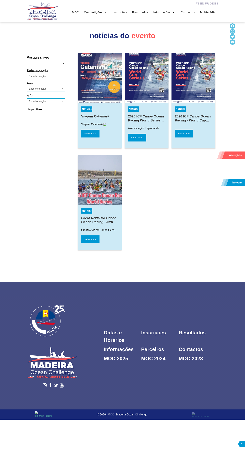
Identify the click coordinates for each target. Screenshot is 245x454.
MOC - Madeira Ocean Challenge (127, 414)
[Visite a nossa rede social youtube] (190, 3)
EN (202, 3)
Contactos (191, 349)
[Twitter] (232, 36)
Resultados (192, 332)
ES (216, 3)
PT (197, 3)
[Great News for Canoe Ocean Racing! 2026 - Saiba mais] (100, 180)
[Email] (232, 42)
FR (207, 3)
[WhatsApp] (232, 31)
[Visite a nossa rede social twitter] (185, 3)
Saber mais (90, 133)
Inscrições (153, 332)
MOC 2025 (116, 358)
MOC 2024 (153, 358)
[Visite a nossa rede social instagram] (176, 3)
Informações (119, 349)
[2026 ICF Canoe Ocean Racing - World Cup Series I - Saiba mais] (194, 78)
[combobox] (46, 76)
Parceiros (152, 349)
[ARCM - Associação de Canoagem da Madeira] (62, 323)
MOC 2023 (191, 358)
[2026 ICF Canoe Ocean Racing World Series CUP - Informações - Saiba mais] (147, 78)
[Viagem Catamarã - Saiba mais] (100, 78)
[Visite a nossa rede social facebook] (181, 3)
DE (212, 3)
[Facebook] (232, 26)
